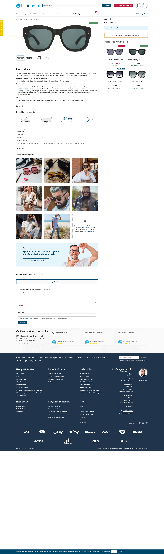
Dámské (31, 19)
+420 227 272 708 (128, 378)
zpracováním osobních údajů (139, 360)
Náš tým (82, 409)
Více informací (105, 552)
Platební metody (21, 379)
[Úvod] (17, 19)
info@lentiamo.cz (128, 380)
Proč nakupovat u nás (86, 414)
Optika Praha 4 (128, 395)
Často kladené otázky (54, 374)
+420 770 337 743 (128, 400)
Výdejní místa (20, 382)
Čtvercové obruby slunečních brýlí (28, 89)
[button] (20, 57)
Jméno (20, 305)
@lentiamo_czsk (90, 232)
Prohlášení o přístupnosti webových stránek (29, 390)
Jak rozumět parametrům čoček (57, 411)
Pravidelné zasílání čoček (87, 382)
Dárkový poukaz (21, 385)
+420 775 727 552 (128, 411)
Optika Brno (129, 406)
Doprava (18, 376)
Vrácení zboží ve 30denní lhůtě (57, 376)
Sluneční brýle (23, 19)
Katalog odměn (84, 374)
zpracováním (28, 319)
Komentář (21, 293)
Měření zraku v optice (86, 387)
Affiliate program (85, 385)
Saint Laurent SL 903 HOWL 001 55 (137, 59)
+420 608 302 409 (128, 389)
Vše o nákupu (20, 374)
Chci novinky (143, 357)
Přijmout (114, 552)
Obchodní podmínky (22, 387)
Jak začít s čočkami (54, 406)
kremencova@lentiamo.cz (126, 391)
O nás (81, 406)
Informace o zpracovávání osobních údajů (28, 393)
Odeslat (22, 322)
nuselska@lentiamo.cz (126, 402)
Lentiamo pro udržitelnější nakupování (91, 393)
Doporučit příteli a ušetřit (87, 379)
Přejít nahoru (32, 448)
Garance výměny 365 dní (55, 379)
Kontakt (82, 417)
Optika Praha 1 (128, 385)
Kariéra (82, 420)
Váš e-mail (21, 312)
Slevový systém (84, 376)
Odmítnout (121, 552)
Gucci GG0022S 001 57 (137, 82)
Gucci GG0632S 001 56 (115, 82)
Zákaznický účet (21, 396)
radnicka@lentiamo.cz (127, 413)
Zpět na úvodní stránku (21, 448)
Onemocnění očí (53, 409)
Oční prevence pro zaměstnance (89, 390)
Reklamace (51, 382)
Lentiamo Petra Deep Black (115, 59)
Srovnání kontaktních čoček (56, 417)
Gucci (37, 19)
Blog (49, 414)
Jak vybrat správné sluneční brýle (36, 260)
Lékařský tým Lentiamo (87, 411)
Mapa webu (83, 422)
